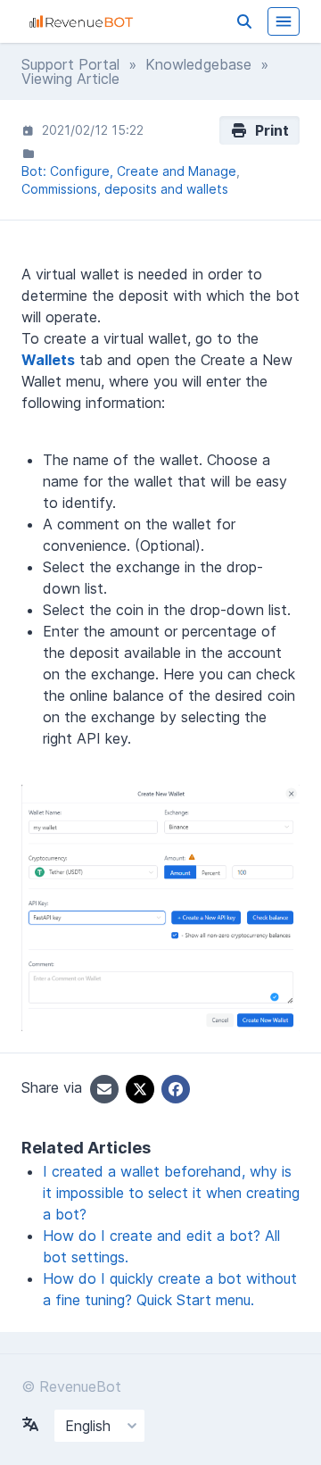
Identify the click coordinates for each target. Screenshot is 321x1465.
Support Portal (70, 64)
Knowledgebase (198, 64)
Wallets (48, 360)
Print (268, 130)
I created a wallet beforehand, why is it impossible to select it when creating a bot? (171, 1192)
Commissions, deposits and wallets (124, 188)
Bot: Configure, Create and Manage (128, 171)
